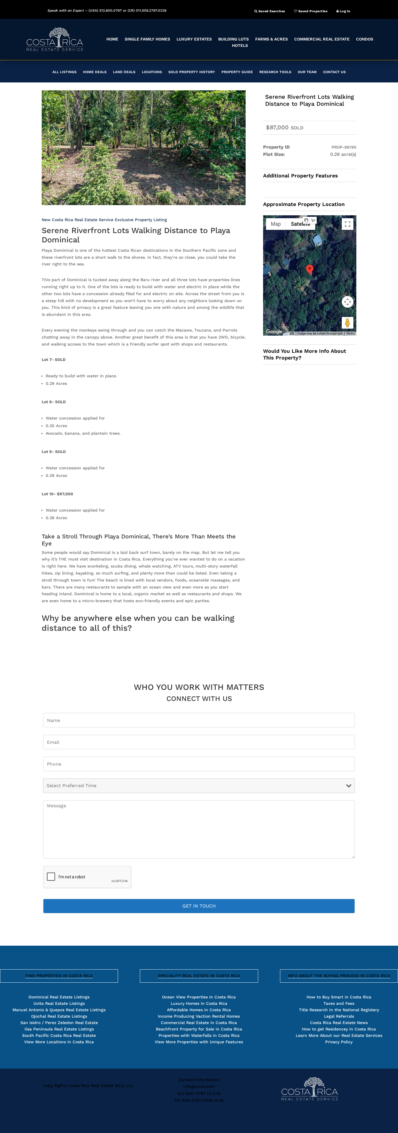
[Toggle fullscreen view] (347, 224)
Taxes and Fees (338, 1003)
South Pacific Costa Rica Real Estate (59, 1035)
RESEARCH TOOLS (275, 72)
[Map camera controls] (347, 302)
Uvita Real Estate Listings (59, 1003)
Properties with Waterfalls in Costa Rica (199, 1035)
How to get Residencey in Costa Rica (339, 1029)
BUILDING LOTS (233, 39)
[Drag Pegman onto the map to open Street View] (347, 323)
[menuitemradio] (306, 220)
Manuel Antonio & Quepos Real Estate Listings (59, 1009)
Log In (345, 11)
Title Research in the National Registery (339, 1009)
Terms (350, 333)
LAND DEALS (124, 72)
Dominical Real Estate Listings (59, 997)
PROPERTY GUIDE (237, 72)
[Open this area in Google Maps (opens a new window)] (274, 332)
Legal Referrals (339, 1016)
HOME (112, 39)
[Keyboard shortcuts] (292, 334)
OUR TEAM (307, 72)
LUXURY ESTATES (194, 39)
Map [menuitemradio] (276, 224)
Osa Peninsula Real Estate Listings (59, 1029)
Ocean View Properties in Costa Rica (199, 997)
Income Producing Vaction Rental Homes (199, 1016)
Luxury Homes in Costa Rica (199, 1003)
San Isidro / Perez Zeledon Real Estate (59, 1022)
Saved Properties (312, 11)
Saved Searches (271, 11)
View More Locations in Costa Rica (59, 1041)
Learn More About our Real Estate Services (339, 1035)
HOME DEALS (95, 72)
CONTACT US (334, 72)
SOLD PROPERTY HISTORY (191, 72)
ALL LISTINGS (64, 72)
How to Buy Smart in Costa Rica (339, 997)
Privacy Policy (339, 1041)
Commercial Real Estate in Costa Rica (199, 1022)
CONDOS (364, 39)
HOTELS (240, 45)
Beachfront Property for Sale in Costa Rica (199, 1029)
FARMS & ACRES (271, 39)
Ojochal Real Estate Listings (59, 1016)
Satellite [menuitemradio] (300, 224)
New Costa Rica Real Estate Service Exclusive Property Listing (104, 219)
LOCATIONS (152, 72)
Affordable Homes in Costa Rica (199, 1009)
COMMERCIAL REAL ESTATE (322, 39)
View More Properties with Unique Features (199, 1041)
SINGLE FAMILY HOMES (147, 39)
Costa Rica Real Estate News (339, 1022)
